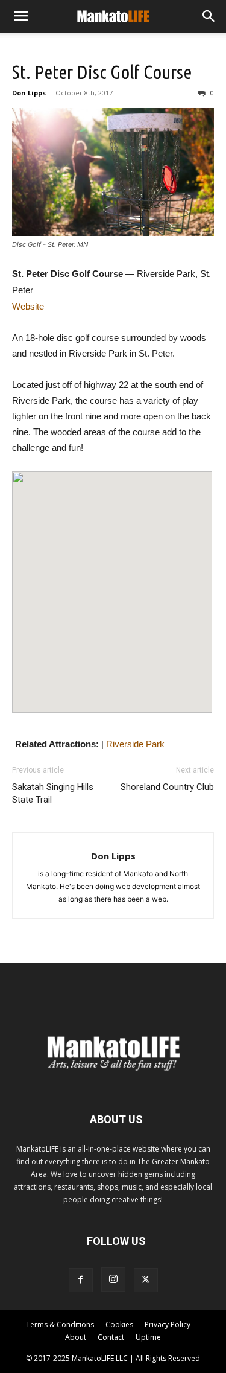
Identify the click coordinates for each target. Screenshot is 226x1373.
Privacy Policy (167, 1324)
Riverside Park (135, 744)
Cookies (119, 1324)
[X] (146, 1280)
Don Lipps (29, 92)
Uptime (148, 1337)
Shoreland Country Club (167, 787)
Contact (111, 1337)
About (75, 1337)
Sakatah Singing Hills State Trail (52, 793)
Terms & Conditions (60, 1324)
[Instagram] (113, 1279)
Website (28, 306)
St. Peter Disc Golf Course (102, 72)
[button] (20, 16)
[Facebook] (81, 1280)
